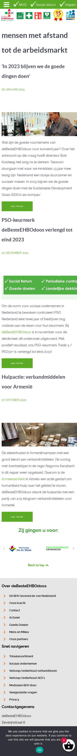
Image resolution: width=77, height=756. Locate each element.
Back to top (36, 565)
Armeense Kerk (13, 479)
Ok (39, 750)
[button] (4, 548)
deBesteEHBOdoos (16, 332)
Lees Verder (17, 206)
